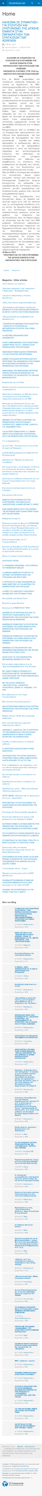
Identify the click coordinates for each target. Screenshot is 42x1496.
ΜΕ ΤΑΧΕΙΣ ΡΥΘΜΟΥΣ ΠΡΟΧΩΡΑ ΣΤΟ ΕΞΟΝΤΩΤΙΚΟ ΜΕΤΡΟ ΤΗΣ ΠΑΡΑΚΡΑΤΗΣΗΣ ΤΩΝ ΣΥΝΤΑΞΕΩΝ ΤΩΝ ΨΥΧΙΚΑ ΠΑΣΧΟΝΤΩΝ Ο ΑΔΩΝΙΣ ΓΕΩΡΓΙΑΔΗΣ (20, 674)
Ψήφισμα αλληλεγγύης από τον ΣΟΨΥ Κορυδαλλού (18, 874)
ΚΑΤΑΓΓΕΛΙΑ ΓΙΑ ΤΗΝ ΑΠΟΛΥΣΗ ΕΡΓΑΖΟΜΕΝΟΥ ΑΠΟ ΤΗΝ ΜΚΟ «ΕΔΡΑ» (25, 1426)
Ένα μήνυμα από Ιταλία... (13, 495)
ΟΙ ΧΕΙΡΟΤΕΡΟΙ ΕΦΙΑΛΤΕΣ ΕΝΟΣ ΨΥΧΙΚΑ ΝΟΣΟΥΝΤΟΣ (18, 749)
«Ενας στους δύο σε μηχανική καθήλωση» (19, 302)
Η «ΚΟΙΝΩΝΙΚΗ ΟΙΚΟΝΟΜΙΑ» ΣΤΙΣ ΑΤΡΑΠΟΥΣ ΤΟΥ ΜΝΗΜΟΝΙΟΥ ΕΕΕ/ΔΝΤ (20, 566)
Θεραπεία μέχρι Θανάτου (13, 603)
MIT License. (16, 1475)
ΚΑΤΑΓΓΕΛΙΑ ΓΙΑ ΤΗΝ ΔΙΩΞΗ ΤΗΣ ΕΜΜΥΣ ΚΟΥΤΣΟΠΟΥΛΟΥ (26, 1037)
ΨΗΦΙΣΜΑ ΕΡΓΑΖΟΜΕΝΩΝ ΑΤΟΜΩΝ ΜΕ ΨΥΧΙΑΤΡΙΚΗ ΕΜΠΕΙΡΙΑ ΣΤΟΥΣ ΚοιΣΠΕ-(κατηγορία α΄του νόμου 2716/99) (17, 882)
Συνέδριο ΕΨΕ (28, 1151)
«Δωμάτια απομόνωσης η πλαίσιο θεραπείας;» (16, 296)
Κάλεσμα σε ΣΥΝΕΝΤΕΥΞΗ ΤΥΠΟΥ (16, 608)
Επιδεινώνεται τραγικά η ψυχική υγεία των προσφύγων (25, 1129)
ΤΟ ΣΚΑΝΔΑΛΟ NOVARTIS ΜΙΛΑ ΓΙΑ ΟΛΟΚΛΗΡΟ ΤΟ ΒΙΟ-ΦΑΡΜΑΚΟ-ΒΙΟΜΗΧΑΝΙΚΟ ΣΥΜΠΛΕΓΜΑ (27, 1309)
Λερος (26, 1167)
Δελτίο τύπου (28, 1299)
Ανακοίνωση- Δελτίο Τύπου (13, 382)
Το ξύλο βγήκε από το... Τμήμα (14, 868)
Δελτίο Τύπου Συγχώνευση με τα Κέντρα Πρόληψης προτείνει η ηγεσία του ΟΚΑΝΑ (26, 1292)
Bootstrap (5, 1473)
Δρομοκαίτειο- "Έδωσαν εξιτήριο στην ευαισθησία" (17, 461)
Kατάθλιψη (28, 1282)
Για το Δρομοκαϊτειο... (11, 441)
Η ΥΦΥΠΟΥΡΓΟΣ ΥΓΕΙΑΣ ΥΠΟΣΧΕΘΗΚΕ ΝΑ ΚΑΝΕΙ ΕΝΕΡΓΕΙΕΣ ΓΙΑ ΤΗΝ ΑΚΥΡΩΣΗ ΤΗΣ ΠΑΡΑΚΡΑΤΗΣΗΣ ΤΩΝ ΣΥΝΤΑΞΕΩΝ (18, 584)
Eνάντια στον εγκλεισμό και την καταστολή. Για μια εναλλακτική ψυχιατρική (27, 1194)
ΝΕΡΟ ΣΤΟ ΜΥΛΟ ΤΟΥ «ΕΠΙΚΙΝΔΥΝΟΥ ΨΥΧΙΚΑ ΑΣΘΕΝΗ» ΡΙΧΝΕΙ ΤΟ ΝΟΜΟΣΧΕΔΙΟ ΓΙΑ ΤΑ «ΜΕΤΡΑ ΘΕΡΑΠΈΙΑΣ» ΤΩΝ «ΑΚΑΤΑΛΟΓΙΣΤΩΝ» (26, 937)
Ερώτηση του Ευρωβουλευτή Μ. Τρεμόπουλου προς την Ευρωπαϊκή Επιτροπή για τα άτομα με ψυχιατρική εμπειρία (20, 548)
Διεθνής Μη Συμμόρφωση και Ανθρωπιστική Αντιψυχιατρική (20, 454)
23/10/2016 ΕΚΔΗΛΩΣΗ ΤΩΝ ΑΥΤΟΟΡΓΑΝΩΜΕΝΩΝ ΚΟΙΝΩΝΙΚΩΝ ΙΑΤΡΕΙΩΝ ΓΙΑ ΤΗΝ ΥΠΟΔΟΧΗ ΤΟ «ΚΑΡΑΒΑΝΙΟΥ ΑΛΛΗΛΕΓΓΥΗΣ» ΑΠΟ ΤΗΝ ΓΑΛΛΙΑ (26, 1391)
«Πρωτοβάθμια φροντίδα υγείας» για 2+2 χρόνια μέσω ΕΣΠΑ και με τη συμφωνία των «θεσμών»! (26, 1000)
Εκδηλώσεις (28, 1199)
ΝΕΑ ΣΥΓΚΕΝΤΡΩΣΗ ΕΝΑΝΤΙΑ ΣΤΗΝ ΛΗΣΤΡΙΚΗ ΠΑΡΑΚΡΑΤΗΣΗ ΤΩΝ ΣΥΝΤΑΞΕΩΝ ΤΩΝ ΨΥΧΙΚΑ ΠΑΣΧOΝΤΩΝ (20, 708)
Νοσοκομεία (28, 1007)
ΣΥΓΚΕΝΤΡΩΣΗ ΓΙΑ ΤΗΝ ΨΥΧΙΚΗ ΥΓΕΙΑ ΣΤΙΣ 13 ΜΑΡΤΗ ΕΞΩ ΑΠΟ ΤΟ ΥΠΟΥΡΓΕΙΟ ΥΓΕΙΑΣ (20, 841)
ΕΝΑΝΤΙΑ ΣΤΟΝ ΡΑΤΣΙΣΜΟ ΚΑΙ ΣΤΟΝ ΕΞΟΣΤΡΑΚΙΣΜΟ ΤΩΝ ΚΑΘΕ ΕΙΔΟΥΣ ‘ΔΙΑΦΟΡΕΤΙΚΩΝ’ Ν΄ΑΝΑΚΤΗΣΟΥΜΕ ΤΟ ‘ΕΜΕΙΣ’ (20, 502)
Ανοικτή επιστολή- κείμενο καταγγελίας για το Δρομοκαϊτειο (20, 388)
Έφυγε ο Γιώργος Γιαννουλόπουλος (17, 556)
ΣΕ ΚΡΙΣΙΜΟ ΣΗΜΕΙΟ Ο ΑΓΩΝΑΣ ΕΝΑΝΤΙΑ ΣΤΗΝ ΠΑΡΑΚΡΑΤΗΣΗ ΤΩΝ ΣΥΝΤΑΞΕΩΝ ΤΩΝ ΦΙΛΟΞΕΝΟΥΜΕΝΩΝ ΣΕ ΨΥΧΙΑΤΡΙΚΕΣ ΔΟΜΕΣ (20, 826)
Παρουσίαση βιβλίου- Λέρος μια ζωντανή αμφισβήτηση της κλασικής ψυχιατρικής (26, 1161)
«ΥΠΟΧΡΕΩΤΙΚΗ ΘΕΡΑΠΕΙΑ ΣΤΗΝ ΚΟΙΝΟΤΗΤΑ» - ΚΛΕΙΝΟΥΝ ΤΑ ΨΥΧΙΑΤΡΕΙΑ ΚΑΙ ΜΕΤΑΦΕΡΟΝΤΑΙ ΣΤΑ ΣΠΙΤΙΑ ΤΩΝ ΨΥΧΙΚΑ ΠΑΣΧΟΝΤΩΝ (20, 327)
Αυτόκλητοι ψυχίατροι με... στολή (26, 985)
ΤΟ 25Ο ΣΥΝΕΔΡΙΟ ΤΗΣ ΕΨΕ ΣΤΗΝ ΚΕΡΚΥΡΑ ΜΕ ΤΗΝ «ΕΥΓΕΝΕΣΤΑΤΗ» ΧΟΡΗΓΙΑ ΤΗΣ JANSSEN (26, 1145)
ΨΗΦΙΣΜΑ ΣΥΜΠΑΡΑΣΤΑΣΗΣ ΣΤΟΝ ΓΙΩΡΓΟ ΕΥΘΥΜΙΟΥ (25, 1373)
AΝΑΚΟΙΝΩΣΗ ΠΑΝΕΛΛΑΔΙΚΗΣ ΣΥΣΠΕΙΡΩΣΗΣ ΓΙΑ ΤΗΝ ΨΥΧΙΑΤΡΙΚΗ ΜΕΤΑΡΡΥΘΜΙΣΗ (19, 353)
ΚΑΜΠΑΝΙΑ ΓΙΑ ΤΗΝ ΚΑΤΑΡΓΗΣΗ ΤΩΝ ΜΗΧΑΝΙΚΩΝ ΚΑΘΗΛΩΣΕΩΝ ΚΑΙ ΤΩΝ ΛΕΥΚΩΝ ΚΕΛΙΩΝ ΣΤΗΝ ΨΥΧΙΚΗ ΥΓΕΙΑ (20, 649)
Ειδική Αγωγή (28, 1268)
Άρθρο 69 (27, 945)
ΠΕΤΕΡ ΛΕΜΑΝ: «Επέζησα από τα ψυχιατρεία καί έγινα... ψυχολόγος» (20, 796)
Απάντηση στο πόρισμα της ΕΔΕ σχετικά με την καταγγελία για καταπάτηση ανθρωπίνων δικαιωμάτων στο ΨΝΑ (20, 396)
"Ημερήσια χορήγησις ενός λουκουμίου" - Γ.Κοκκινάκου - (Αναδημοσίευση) (19, 289)
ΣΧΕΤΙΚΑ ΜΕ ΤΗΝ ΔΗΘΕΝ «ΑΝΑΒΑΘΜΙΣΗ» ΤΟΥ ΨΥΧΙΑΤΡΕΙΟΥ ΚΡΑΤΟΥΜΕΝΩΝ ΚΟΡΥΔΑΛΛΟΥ (27, 1329)
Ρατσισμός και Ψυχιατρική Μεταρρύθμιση (19, 812)
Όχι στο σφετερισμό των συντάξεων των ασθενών (19, 775)
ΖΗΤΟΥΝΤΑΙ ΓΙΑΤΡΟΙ (10, 561)
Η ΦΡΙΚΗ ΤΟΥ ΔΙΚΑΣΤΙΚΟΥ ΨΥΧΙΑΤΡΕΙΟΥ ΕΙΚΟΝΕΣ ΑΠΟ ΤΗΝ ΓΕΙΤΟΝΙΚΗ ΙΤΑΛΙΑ (18, 592)
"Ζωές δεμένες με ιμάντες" (13, 283)
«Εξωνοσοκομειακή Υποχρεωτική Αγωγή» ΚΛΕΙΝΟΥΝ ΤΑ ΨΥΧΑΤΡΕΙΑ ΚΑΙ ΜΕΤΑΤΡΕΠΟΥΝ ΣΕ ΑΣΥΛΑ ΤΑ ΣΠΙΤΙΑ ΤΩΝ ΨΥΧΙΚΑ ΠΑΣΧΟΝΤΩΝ (20, 309)
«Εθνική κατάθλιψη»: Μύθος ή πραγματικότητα (26, 1277)
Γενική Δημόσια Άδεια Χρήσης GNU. (25, 1471)
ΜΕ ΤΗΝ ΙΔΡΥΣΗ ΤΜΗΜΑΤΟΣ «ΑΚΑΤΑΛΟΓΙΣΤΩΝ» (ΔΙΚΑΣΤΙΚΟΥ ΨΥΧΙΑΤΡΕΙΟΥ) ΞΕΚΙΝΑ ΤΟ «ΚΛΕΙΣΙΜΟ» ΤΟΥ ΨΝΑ (19, 686)
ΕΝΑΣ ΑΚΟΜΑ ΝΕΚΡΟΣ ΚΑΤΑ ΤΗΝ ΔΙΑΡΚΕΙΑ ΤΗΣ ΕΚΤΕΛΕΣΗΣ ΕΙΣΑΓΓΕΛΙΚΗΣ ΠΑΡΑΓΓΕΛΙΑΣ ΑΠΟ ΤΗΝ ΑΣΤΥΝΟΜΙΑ (20, 511)
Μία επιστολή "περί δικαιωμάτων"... (17, 701)
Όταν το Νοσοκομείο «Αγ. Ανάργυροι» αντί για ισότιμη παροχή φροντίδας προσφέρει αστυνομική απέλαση (20, 767)
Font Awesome (7, 1478)
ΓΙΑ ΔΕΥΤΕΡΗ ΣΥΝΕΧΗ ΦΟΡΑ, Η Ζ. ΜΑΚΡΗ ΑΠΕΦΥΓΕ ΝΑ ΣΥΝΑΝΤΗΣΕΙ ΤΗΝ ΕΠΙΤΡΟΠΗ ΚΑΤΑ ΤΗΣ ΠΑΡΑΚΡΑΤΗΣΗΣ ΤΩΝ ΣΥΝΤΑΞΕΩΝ (20, 433)
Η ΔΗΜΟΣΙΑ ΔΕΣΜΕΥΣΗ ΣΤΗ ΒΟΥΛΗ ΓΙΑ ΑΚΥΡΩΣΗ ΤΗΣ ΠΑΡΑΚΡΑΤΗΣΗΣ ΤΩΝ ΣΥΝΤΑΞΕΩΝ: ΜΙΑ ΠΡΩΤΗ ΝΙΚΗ (17, 574)
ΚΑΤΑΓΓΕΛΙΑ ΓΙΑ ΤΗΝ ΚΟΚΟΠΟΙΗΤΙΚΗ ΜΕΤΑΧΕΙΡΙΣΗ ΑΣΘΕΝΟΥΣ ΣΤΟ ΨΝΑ (17, 658)
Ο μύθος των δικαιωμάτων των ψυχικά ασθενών (18, 742)
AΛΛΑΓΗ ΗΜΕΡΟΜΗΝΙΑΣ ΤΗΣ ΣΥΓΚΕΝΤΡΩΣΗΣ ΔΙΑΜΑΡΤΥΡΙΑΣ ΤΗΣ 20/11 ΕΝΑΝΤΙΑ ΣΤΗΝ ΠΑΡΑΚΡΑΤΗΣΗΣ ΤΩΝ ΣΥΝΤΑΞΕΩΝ (20, 344)
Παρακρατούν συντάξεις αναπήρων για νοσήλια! (18, 782)
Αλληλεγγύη (28, 1089)
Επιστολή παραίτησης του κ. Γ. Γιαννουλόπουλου (14, 540)
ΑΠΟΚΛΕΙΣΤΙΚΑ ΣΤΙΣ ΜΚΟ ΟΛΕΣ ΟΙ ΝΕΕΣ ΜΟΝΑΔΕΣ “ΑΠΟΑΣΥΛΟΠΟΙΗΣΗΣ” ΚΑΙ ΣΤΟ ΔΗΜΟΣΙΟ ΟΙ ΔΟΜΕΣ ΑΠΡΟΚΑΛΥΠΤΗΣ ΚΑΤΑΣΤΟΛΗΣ (25, 1053)
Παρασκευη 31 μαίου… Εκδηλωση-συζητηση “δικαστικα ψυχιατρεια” (20, 789)
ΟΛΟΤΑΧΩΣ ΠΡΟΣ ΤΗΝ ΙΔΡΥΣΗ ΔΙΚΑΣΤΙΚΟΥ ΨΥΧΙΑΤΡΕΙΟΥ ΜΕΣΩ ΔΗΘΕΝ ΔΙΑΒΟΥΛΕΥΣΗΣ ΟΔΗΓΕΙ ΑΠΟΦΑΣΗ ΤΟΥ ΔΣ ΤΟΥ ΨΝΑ (19, 757)
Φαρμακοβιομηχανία (22, 1318)
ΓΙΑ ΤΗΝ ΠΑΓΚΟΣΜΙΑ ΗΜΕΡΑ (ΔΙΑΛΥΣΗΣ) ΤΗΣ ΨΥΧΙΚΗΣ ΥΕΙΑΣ (26, 1410)
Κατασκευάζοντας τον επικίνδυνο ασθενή (24, 954)
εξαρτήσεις (28, 1041)
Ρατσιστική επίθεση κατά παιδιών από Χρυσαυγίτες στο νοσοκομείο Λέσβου (18, 818)
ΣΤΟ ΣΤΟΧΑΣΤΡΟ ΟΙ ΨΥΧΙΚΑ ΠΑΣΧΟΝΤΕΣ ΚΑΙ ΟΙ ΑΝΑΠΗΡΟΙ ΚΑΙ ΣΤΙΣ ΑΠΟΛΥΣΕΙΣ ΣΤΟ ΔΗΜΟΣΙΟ (21, 834)
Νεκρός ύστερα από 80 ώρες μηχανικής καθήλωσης (18, 717)
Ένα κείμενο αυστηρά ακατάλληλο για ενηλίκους (18, 489)
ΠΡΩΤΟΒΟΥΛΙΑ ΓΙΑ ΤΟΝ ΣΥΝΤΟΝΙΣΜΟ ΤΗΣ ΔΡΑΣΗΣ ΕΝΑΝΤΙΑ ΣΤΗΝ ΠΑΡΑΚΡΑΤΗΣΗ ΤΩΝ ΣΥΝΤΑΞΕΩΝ (19, 804)
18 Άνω (26, 976)
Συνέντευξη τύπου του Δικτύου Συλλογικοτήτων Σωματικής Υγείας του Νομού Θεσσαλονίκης (18, 849)
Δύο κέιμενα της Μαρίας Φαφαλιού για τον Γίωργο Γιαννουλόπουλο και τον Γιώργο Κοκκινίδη (20, 480)
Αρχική (20, 1446)
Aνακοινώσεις (29, 924)
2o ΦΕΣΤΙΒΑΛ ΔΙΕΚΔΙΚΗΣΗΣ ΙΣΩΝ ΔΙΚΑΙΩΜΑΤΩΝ (15, 336)
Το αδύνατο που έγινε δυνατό (24, 1226)
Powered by (13, 1484)
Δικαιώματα (28, 990)
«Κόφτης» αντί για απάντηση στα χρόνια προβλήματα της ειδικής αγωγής (25, 1261)
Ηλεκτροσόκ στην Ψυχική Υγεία (15, 598)
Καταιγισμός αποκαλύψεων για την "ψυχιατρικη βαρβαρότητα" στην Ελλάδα (19, 665)
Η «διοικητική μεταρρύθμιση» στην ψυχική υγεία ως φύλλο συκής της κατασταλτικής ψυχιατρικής (27, 1177)
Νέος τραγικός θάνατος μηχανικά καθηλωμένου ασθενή (16, 724)
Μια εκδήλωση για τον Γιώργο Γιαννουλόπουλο (14, 695)
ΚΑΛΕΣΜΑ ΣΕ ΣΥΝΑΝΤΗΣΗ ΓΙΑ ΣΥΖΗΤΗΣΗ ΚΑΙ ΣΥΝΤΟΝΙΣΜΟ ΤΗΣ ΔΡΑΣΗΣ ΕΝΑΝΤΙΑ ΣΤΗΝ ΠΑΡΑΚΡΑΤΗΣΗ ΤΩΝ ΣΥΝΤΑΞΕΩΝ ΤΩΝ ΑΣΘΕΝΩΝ (20, 31)
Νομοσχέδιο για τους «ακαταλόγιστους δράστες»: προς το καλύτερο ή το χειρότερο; (27, 1210)
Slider (25, 1134)
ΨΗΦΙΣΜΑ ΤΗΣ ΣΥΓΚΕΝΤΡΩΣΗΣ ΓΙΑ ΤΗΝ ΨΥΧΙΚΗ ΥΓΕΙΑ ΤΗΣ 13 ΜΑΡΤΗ (17, 890)
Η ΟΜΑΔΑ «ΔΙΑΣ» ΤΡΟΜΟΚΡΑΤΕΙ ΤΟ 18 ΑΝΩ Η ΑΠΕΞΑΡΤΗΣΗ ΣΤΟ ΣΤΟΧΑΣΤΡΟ (26, 969)
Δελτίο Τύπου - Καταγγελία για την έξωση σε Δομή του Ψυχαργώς (20, 446)
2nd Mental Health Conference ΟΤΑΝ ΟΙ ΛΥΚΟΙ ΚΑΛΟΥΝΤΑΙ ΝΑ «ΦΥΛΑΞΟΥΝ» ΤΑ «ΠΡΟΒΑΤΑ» (26, 1346)
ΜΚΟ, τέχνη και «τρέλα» (25, 1361)
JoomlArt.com (24, 1466)
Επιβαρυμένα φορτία (11, 518)
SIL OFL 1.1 (28, 1478)
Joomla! (6, 1469)
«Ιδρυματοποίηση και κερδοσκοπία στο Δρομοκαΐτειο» (18, 317)
